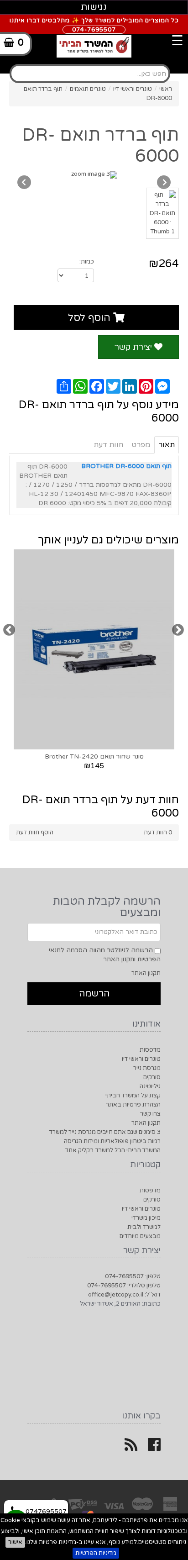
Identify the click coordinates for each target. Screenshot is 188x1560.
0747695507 (45, 1511)
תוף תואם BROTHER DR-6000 (126, 466)
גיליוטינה (150, 1086)
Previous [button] (9, 630)
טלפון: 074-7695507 (133, 1276)
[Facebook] (154, 1448)
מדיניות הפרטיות (95, 1553)
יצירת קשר (134, 347)
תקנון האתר (146, 973)
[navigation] (103, 34)
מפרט (140, 444)
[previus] (164, 182)
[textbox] (90, 73)
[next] (24, 182)
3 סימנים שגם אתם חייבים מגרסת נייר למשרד (105, 1132)
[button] (94, 993)
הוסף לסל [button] (90, 318)
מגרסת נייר (147, 1068)
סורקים (152, 1077)
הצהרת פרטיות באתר (133, 1104)
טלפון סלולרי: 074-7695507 (124, 1285)
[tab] (94, 64)
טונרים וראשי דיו (141, 1059)
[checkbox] (158, 951)
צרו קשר (150, 1113)
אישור (15, 1542)
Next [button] (178, 630)
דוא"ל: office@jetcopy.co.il (124, 1294)
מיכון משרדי (146, 1218)
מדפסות (150, 1050)
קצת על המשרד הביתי (133, 1095)
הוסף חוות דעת (34, 832)
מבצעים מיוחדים (140, 1236)
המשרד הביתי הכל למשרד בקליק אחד (113, 1150)
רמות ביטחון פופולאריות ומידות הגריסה (112, 1141)
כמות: (86, 261)
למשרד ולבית (144, 1227)
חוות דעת (108, 444)
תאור (166, 444)
